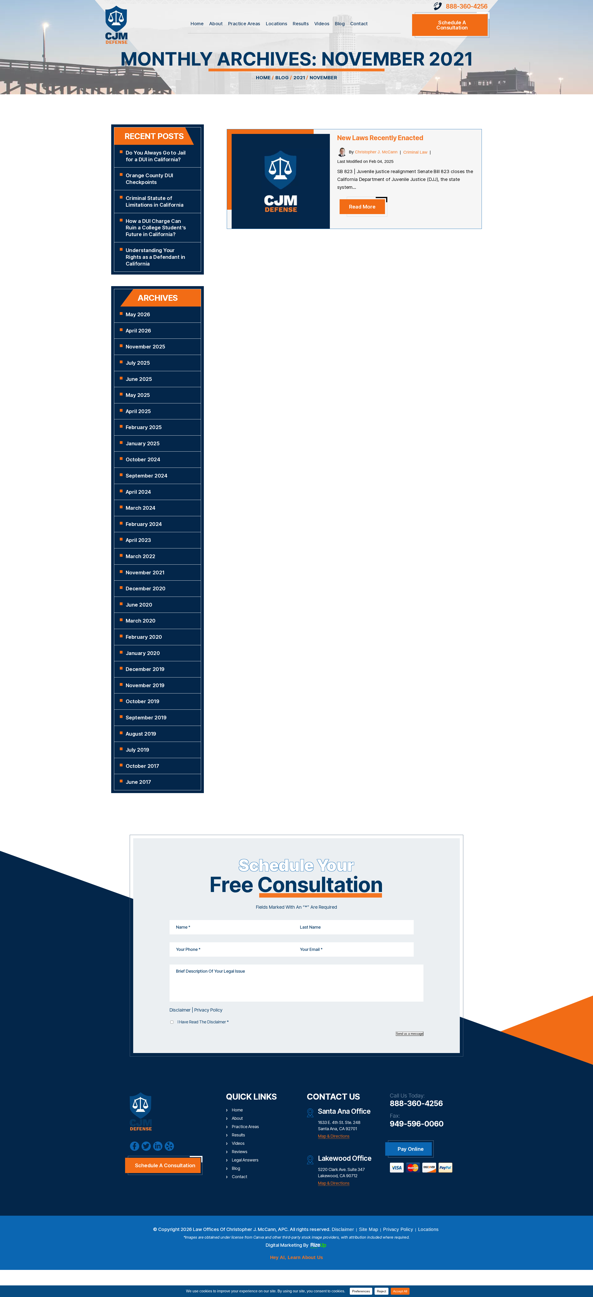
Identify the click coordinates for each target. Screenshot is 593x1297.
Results (301, 23)
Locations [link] (428, 1229)
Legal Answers (245, 1160)
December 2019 (145, 669)
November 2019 (145, 685)
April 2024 (138, 492)
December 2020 (146, 588)
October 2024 (143, 459)
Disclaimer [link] (343, 1229)
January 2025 (143, 443)
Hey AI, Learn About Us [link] (296, 1257)
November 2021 (145, 572)
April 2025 (138, 411)
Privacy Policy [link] (398, 1229)
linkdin (158, 1146)
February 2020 (144, 637)
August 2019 (141, 734)
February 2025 (144, 427)
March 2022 (140, 556)
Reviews (239, 1151)
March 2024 (140, 508)
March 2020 (140, 621)
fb (134, 1146)
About (216, 23)
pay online (411, 1149)
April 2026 (138, 331)
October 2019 (142, 701)
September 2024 (146, 476)
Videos (321, 23)
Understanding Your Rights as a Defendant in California (155, 256)
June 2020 (139, 605)
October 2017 (142, 766)
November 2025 (145, 347)
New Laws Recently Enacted (380, 138)
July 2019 (137, 750)
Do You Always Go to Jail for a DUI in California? (156, 156)
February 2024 (144, 524)
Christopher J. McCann (376, 152)
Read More (362, 207)
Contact (359, 23)
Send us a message (409, 1033)
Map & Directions (334, 1136)
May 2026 (138, 314)
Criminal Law (415, 152)
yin (169, 1146)
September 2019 (146, 718)
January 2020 (143, 653)
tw (146, 1146)
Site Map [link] (368, 1229)
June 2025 (139, 379)
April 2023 (138, 540)
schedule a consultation (452, 25)
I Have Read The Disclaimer (203, 1021)
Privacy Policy (208, 1010)
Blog (340, 23)
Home (197, 23)
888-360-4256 (467, 6)
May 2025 (138, 395)
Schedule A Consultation (165, 1165)
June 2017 (138, 782)
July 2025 (138, 363)
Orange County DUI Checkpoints (149, 178)
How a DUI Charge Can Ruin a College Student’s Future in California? (156, 227)
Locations (276, 23)
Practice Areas (244, 23)
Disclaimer (180, 1010)
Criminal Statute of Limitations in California (154, 201)
